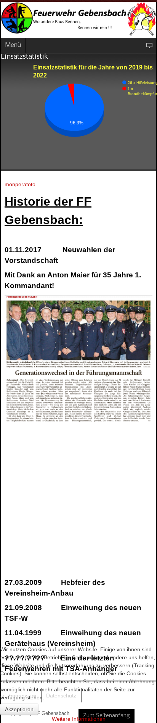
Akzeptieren (19, 709)
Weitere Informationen (79, 719)
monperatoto (20, 184)
